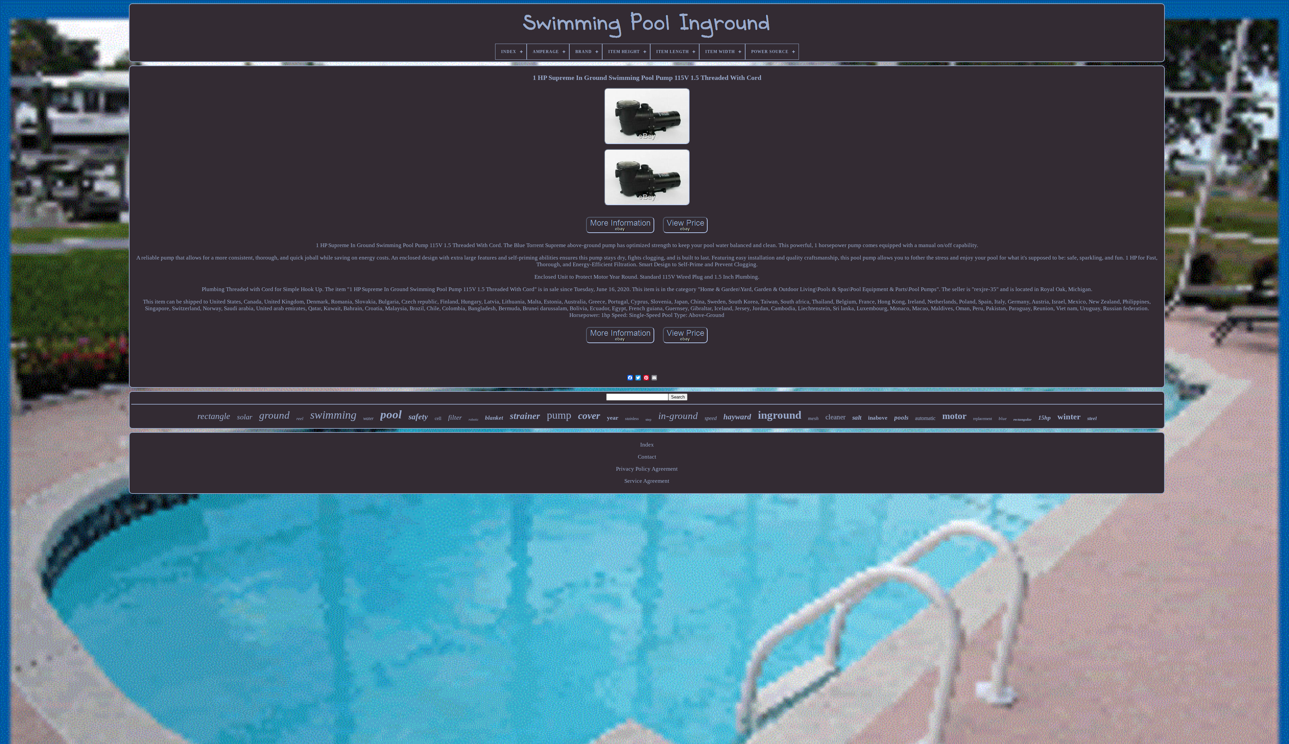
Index (647, 444)
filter (455, 417)
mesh (813, 418)
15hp (1044, 417)
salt (856, 417)
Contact (647, 457)
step (649, 419)
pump (559, 415)
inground (779, 415)
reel (299, 418)
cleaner (835, 417)
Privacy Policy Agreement (647, 469)
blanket (494, 418)
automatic (925, 418)
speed (711, 418)
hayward (737, 417)
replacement (982, 418)
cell (438, 418)
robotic (473, 419)
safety (418, 416)
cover (589, 415)
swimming (333, 415)
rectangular (1022, 419)
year (612, 417)
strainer (525, 416)
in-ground (678, 415)
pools (901, 417)
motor (954, 416)
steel (1092, 418)
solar (244, 417)
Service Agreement (646, 481)
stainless (632, 418)
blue (1003, 418)
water (368, 418)
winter (1069, 416)
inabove (878, 418)
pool (391, 414)
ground (274, 415)
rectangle (213, 416)
